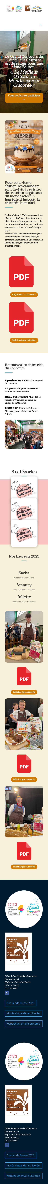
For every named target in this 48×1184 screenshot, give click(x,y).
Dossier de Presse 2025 (20, 1003)
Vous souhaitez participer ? (24, 98)
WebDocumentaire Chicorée (23, 1023)
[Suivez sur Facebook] (7, 993)
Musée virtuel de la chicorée (23, 1013)
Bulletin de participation (24, 340)
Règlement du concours (24, 294)
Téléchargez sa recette (24, 692)
